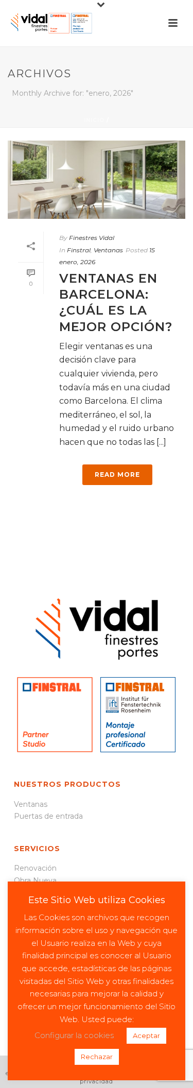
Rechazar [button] (97, 1056)
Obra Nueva (35, 880)
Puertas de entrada (48, 816)
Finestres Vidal (91, 237)
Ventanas (108, 250)
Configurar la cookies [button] (74, 1035)
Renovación (35, 868)
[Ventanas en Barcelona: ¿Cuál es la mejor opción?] (96, 180)
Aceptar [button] (146, 1035)
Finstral (79, 250)
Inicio (94, 120)
